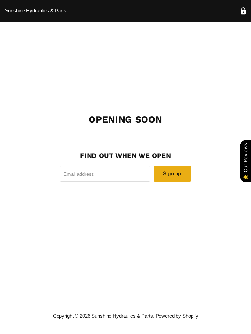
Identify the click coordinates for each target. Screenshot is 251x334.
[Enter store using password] (243, 11)
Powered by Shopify (177, 316)
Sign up (172, 173)
